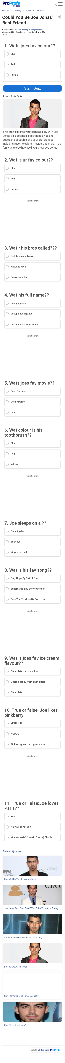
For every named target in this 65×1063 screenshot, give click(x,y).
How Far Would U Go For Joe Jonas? (21, 996)
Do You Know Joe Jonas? (16, 967)
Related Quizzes (12, 851)
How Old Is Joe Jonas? (15, 1025)
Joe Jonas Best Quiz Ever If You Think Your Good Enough (31, 908)
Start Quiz (32, 88)
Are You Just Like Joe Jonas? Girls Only (23, 937)
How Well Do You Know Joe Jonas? (20, 879)
